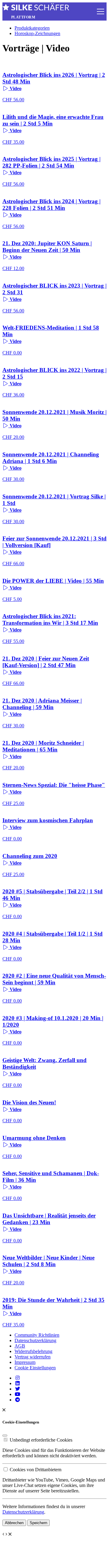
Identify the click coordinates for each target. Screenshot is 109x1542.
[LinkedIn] (18, 1383)
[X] (18, 1388)
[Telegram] (18, 1399)
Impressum (25, 1362)
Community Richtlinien (37, 1335)
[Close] (4, 1435)
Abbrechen (14, 1523)
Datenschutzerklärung (35, 1340)
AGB (20, 1345)
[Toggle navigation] (100, 11)
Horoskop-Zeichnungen (37, 33)
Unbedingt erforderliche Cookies (41, 1440)
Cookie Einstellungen (35, 1367)
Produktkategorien (32, 28)
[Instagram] (18, 1378)
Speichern (38, 1523)
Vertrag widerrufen (33, 1356)
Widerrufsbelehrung (33, 1351)
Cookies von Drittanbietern (35, 1469)
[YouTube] (18, 1394)
